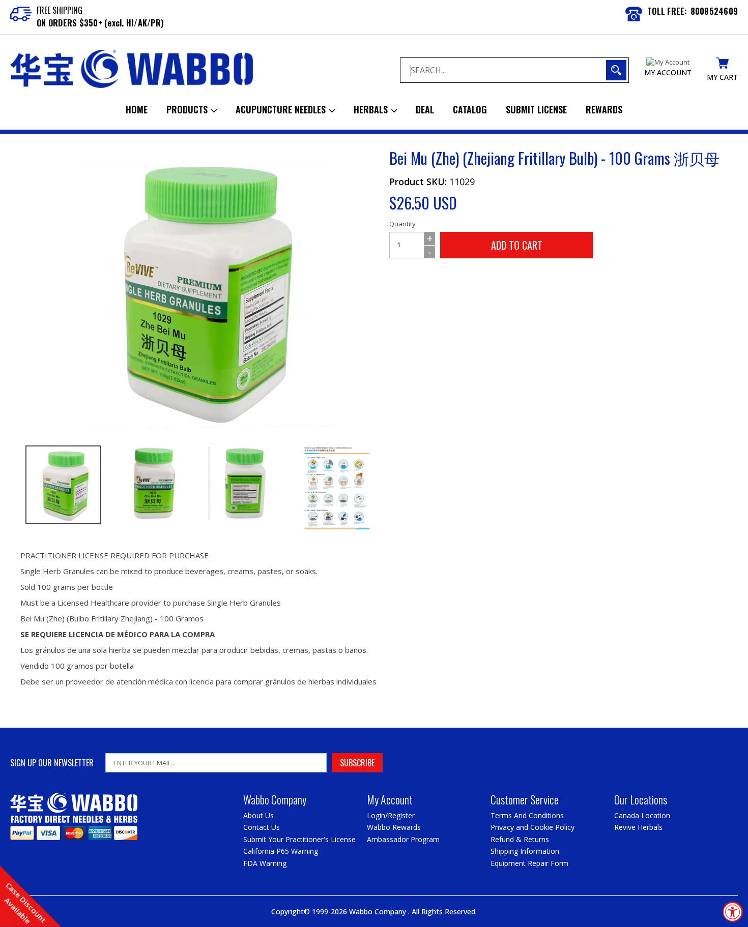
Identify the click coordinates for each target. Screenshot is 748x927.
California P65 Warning (280, 851)
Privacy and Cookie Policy (532, 827)
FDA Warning (264, 863)
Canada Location (642, 815)
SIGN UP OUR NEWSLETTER (52, 763)
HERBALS (372, 109)
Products (188, 109)
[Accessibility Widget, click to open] (733, 912)
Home (137, 109)
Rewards (604, 109)
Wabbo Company (378, 911)
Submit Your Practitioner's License (299, 839)
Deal (425, 109)
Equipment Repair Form (529, 863)
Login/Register (391, 815)
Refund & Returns (520, 839)
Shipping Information (525, 851)
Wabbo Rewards (394, 827)
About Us (258, 815)
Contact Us (261, 827)
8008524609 (714, 11)
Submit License (536, 109)
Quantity (402, 223)
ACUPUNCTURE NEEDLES (282, 109)
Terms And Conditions (527, 815)
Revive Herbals (638, 827)
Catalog (470, 109)
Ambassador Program (403, 839)
